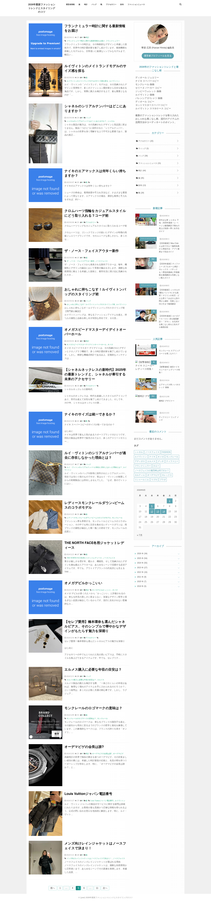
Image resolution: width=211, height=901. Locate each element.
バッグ (94, 4)
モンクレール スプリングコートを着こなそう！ (169, 352)
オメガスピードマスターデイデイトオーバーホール (95, 331)
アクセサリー (111, 4)
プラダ (163, 479)
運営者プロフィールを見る (158, 55)
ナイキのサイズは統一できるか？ (90, 414)
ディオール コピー (144, 101)
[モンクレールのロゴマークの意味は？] (45, 738)
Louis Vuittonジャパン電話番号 (88, 793)
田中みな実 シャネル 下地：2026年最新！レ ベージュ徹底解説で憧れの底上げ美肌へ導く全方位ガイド (169, 225)
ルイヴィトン (114, 81)
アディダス (140, 461)
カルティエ (140, 475)
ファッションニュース (136, 4)
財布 (122, 4)
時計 (86, 4)
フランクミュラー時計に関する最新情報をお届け (94, 28)
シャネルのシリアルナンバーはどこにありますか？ (95, 108)
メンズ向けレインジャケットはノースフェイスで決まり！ (95, 845)
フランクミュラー (113, 41)
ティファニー (172, 461)
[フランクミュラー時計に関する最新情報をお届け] (45, 56)
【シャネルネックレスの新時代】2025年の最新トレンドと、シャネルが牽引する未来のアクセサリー (95, 374)
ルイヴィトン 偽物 (144, 94)
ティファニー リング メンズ (169, 418)
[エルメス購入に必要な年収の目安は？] (45, 699)
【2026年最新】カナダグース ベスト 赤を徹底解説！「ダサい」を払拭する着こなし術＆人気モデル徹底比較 (169, 321)
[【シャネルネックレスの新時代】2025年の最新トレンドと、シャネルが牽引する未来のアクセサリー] (45, 391)
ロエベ (156, 466)
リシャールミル (142, 479)
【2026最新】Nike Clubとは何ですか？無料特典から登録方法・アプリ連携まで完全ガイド (169, 247)
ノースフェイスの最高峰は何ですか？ (152, 470)
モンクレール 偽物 (144, 84)
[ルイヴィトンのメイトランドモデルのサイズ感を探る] (45, 96)
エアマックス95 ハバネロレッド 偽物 (169, 386)
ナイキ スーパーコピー (147, 81)
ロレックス (167, 475)
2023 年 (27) (142, 567)
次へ (105, 888)
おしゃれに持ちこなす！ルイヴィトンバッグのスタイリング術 (95, 291)
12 (152, 511)
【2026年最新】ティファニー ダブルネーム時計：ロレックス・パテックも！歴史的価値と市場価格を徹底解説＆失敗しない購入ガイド (169, 271)
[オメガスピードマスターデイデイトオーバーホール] (45, 360)
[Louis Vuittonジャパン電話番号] (45, 835)
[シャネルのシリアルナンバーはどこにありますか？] (45, 162)
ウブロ (154, 479)
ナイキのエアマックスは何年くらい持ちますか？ (95, 173)
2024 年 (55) (142, 563)
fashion (166, 452)
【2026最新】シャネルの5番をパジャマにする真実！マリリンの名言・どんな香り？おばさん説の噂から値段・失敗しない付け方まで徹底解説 (169, 297)
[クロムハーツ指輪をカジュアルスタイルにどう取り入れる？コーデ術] (45, 241)
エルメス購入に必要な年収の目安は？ (93, 669)
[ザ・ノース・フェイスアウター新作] (45, 281)
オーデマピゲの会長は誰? (84, 746)
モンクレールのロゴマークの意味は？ (93, 707)
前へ (52, 888)
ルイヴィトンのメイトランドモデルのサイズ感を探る (95, 68)
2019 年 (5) (141, 586)
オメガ (110, 344)
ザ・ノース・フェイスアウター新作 (91, 250)
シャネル (111, 121)
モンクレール (117, 518)
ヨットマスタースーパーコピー (151, 105)
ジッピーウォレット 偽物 (148, 91)
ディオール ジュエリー (147, 77)
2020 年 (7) (141, 581)
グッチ (161, 461)
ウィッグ (143, 148)
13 (157, 511)
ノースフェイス (102, 261)
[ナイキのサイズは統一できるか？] (45, 444)
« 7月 (139, 535)
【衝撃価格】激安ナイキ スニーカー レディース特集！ (169, 370)
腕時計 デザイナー (166, 401)
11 (97, 888)
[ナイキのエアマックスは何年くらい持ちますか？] (45, 201)
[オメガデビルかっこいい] (45, 613)
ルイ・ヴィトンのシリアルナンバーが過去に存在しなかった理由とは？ (95, 455)
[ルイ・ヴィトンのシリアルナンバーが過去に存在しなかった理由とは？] (45, 494)
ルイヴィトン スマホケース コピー (153, 108)
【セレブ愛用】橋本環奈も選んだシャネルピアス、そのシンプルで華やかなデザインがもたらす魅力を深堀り (95, 626)
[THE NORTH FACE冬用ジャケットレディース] (45, 573)
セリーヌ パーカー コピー (148, 88)
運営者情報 (70, 4)
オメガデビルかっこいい (83, 582)
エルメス (100, 680)
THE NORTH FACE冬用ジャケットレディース (94, 545)
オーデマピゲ (118, 753)
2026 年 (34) (142, 553)
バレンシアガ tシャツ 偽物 (148, 98)
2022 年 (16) (142, 572)
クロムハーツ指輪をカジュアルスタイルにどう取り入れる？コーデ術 (95, 213)
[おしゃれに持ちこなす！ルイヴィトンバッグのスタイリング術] (45, 319)
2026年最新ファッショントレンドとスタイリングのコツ (41, 8)
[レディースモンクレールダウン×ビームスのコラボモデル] (45, 533)
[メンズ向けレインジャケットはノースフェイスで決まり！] (45, 873)
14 (163, 511)
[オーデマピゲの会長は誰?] (45, 785)
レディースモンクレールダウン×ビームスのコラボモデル (94, 505)
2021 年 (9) (141, 577)
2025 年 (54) (142, 558)
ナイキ (152, 457)
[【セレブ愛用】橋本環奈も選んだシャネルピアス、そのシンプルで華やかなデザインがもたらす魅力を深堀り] (45, 652)
